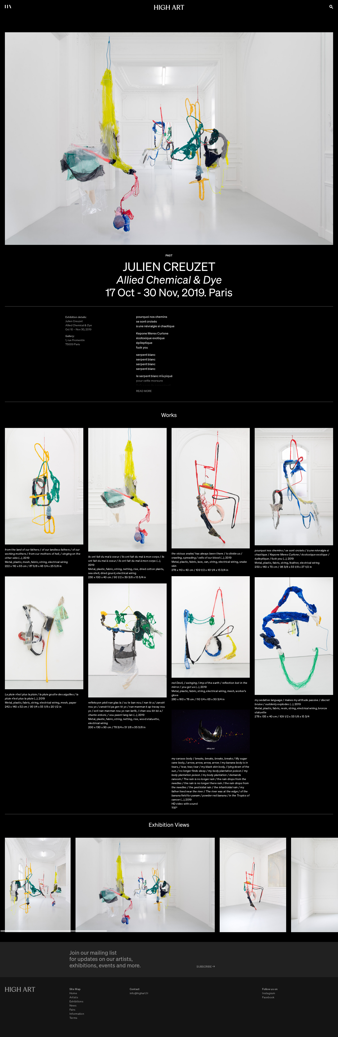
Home (73, 993)
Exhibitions (76, 1001)
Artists (73, 997)
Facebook (268, 997)
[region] (169, 885)
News (72, 1005)
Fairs (72, 1009)
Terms (73, 1017)
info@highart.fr (139, 993)
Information (76, 1013)
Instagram (268, 993)
